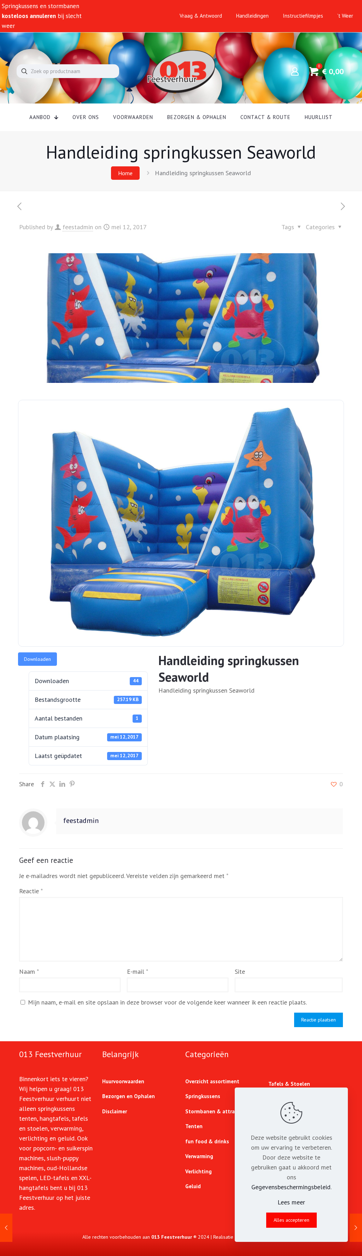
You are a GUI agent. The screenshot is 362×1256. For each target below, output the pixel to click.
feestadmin (78, 227)
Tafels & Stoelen (289, 1083)
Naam (29, 971)
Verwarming (199, 1156)
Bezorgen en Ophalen (128, 1096)
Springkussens (202, 1096)
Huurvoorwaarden (123, 1081)
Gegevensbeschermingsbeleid (291, 1187)
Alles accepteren (291, 1220)
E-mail (137, 971)
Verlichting (198, 1171)
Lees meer (291, 1202)
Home (125, 173)
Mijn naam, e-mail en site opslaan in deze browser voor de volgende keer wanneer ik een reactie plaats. (167, 1002)
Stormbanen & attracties (215, 1111)
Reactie (31, 891)
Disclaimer (114, 1111)
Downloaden (37, 659)
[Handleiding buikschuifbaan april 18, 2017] (6, 1228)
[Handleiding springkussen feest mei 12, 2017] (356, 1228)
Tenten (194, 1126)
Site (240, 971)
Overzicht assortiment (212, 1081)
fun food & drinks (207, 1141)
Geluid (193, 1186)
